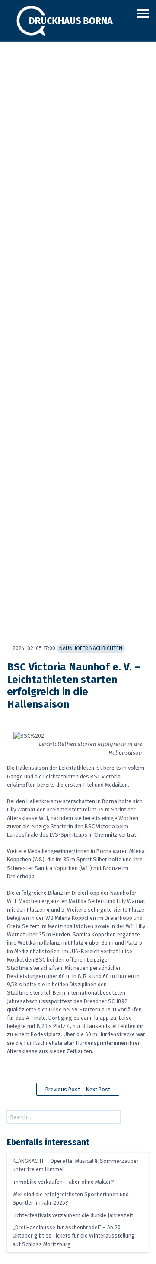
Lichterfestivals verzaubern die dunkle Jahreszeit (73, 1215)
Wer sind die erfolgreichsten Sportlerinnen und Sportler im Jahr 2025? (71, 1198)
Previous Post (62, 1089)
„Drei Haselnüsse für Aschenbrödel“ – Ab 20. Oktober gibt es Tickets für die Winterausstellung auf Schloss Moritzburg (74, 1235)
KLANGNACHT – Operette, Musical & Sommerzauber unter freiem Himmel (76, 1165)
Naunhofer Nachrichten (90, 648)
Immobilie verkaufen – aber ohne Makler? (63, 1182)
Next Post (98, 1089)
